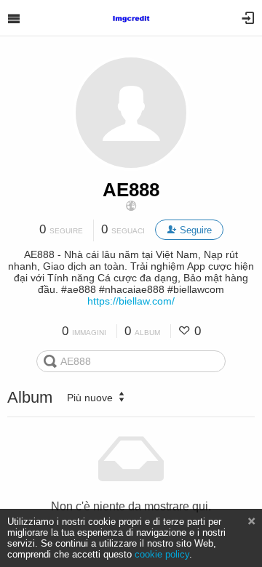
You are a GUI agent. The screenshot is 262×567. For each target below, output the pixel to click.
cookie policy (162, 554)
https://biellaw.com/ (131, 301)
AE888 (131, 190)
